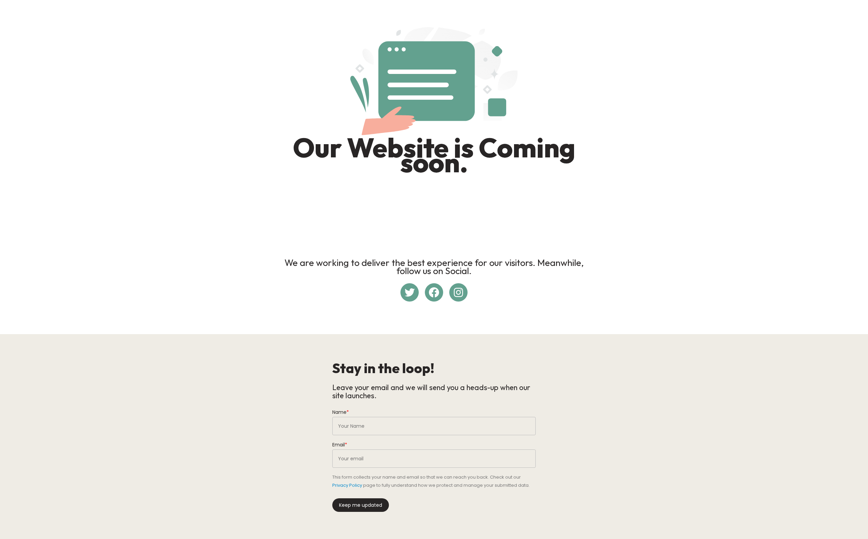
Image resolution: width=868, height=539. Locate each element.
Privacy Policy (347, 485)
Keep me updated (360, 505)
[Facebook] (434, 292)
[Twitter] (409, 292)
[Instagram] (458, 292)
